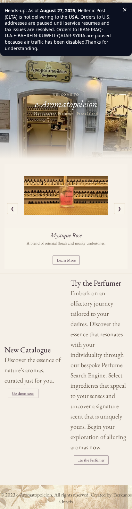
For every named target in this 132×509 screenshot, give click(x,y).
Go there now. (23, 393)
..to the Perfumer (91, 460)
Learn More (66, 260)
